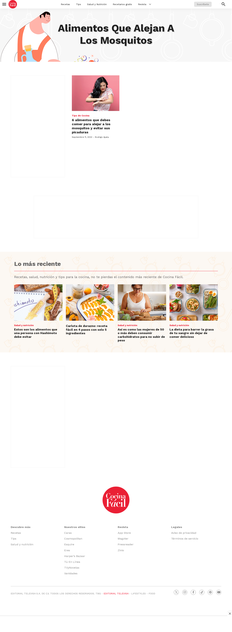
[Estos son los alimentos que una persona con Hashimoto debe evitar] (38, 302)
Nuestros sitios (74, 527)
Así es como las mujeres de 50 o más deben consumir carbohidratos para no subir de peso (141, 335)
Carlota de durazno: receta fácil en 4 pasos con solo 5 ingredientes (86, 329)
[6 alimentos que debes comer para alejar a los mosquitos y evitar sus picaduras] (95, 93)
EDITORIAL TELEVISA (116, 593)
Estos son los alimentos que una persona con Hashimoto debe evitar (35, 333)
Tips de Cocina (80, 115)
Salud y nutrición (24, 325)
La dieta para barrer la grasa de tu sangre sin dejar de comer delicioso (191, 333)
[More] (150, 4)
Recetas (65, 4)
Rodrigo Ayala (102, 137)
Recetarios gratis (122, 4)
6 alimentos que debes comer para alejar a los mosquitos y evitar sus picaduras (91, 126)
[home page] (12, 4)
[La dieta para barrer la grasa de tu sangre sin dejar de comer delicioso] (193, 302)
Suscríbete (203, 4)
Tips (78, 4)
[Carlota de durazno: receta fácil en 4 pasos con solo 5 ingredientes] (90, 302)
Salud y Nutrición (97, 4)
